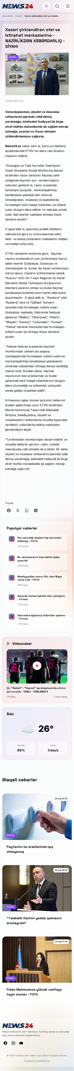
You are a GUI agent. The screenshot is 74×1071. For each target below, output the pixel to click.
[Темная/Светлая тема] (46, 6)
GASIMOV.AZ (43, 1061)
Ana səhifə (7, 16)
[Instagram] (13, 1043)
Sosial (18, 16)
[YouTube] (21, 1043)
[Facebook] (5, 1043)
